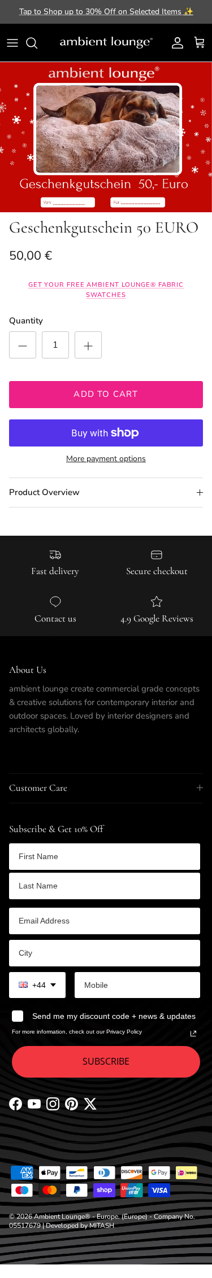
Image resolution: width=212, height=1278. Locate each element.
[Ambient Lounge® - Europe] (106, 42)
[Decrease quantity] (22, 344)
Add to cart (105, 394)
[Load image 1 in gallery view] (106, 137)
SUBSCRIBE (106, 1061)
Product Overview (44, 492)
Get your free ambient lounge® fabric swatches (106, 290)
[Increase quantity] (88, 344)
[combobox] (37, 985)
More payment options (106, 459)
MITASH (101, 1225)
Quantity (26, 320)
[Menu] (12, 42)
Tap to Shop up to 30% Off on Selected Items (106, 11)
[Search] (37, 42)
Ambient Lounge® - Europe (76, 1216)
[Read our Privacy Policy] (193, 1033)
